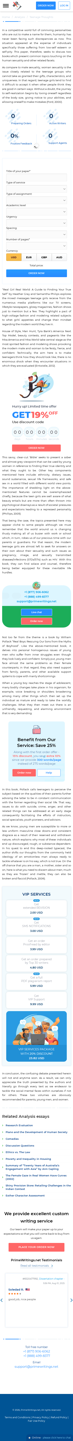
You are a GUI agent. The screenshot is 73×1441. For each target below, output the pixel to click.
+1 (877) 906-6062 (36, 592)
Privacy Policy (40, 1417)
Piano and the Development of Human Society (37, 1132)
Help (49, 772)
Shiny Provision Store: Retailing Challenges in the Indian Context (38, 1187)
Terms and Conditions (17, 1417)
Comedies (12, 1139)
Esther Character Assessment (25, 1196)
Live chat (36, 612)
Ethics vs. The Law (18, 1152)
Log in (64, 6)
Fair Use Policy (36, 1421)
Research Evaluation (19, 1125)
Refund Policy (59, 1417)
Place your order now (36, 1247)
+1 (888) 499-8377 (36, 597)
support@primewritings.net (36, 601)
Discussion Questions (20, 1146)
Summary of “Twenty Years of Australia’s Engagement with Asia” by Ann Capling (32, 1167)
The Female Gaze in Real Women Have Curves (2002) (36, 1177)
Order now (46, 6)
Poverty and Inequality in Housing (28, 1159)
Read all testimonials (34, 1266)
